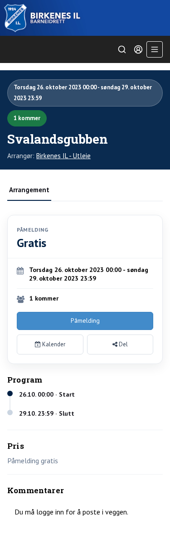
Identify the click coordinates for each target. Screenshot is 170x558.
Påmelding (85, 320)
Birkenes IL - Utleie (63, 155)
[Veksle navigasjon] (154, 49)
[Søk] (122, 49)
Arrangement (29, 189)
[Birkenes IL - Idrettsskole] (85, 18)
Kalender (53, 344)
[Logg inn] (138, 49)
